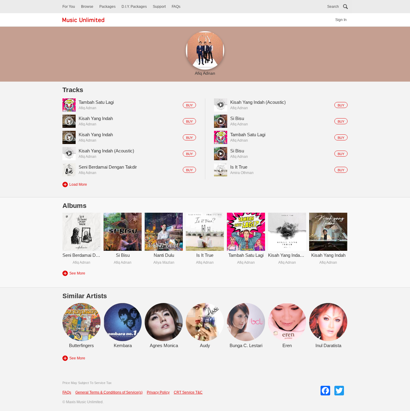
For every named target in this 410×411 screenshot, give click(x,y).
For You (68, 6)
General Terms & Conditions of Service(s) (109, 392)
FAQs (176, 6)
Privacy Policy (158, 392)
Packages (107, 6)
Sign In (341, 20)
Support (159, 6)
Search (333, 6)
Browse (87, 6)
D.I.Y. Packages (134, 6)
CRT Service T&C (188, 392)
